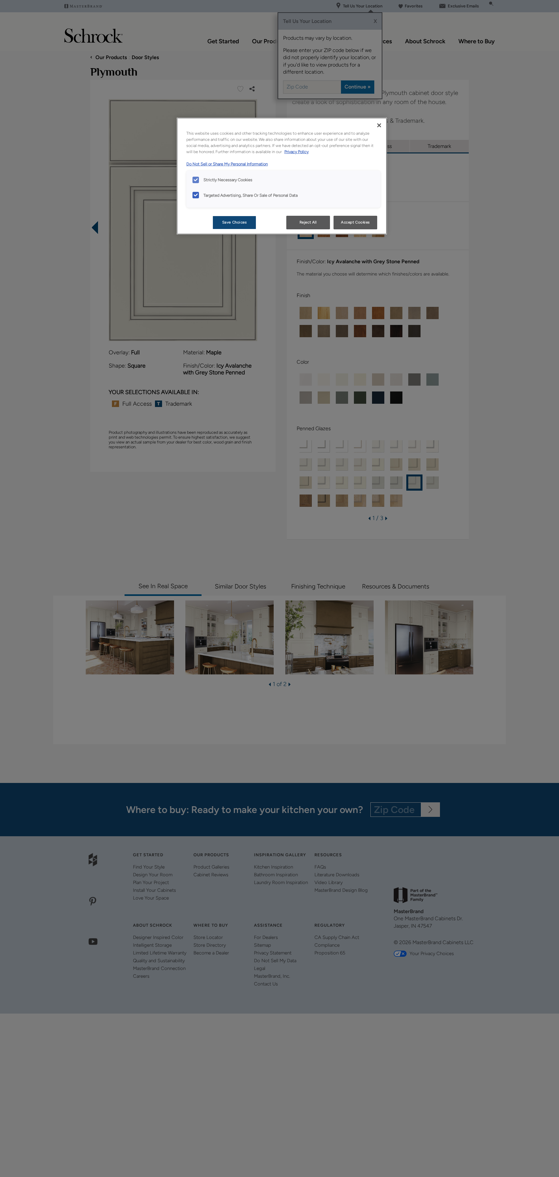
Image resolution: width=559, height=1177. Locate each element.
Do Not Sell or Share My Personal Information (227, 163)
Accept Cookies (355, 222)
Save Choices (234, 222)
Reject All (308, 222)
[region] (282, 176)
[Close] (379, 125)
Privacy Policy (296, 151)
